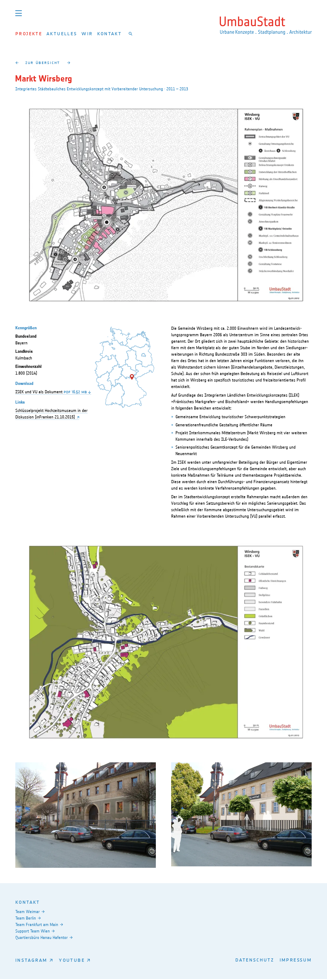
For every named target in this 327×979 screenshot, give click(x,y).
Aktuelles (61, 33)
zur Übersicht (42, 62)
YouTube (72, 960)
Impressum (296, 960)
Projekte (28, 33)
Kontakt (109, 33)
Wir (87, 33)
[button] (132, 377)
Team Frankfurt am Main (36, 924)
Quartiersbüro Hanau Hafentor (41, 937)
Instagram (31, 960)
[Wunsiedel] (16, 62)
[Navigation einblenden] (18, 13)
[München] (68, 62)
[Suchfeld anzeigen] (130, 33)
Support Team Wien (32, 931)
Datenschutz (254, 960)
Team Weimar (27, 911)
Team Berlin (25, 918)
